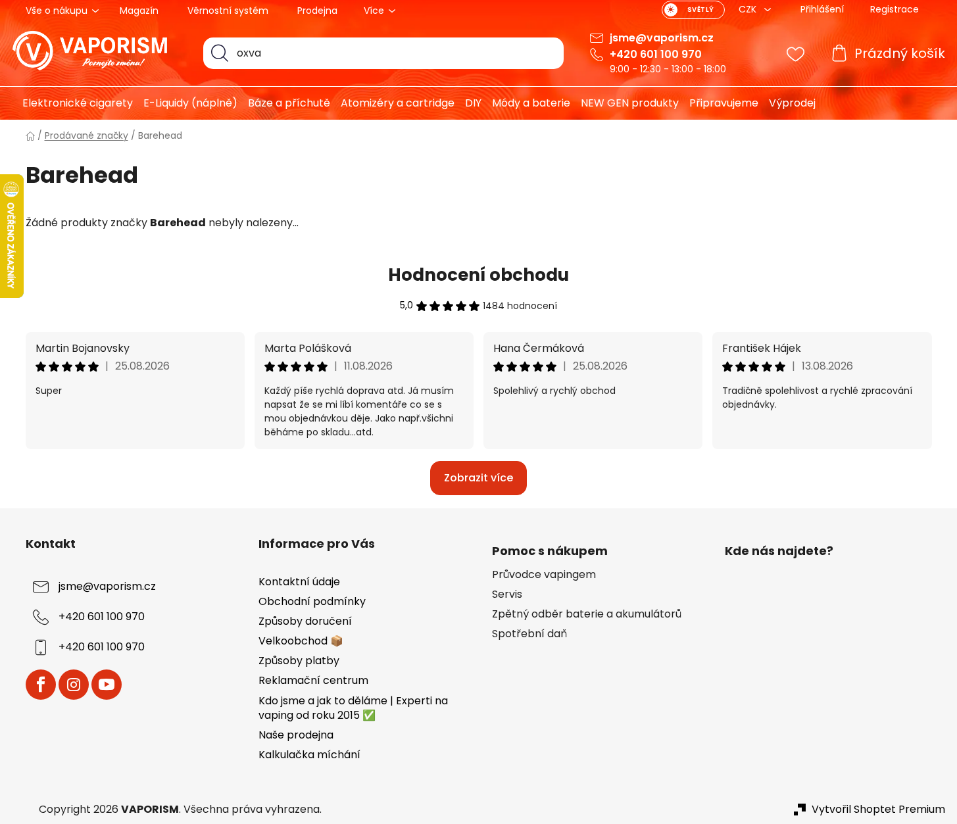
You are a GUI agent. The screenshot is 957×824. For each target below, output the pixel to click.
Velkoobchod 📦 (300, 640)
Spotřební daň (529, 634)
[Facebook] (41, 684)
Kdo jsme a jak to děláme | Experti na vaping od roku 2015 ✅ (353, 708)
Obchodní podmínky (312, 601)
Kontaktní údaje (299, 581)
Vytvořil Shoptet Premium (878, 809)
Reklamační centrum (313, 680)
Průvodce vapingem (544, 575)
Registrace (894, 9)
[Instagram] (74, 684)
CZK (749, 9)
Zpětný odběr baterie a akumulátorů (586, 614)
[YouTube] (106, 684)
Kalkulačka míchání (309, 754)
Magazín (139, 10)
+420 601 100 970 (656, 54)
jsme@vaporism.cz (662, 37)
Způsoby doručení (305, 621)
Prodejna (317, 10)
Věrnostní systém (227, 10)
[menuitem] (72, 103)
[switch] (693, 10)
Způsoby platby (298, 660)
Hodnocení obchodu (478, 275)
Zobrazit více (478, 477)
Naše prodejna (295, 734)
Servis (507, 594)
